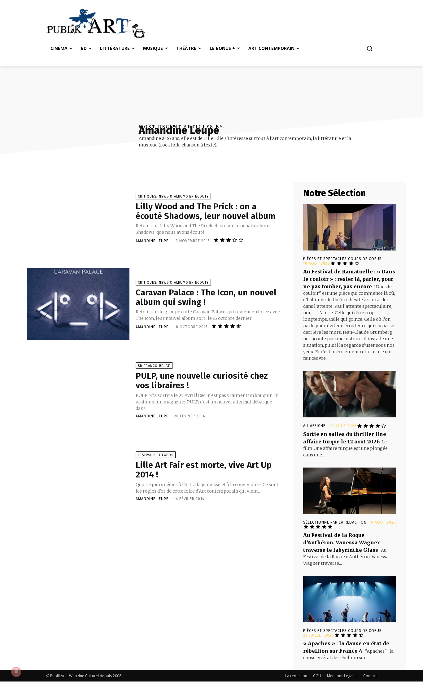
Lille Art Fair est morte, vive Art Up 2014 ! (204, 470)
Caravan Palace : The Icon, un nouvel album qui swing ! (206, 297)
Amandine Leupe (152, 241)
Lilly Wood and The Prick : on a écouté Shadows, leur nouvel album (206, 211)
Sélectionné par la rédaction (335, 522)
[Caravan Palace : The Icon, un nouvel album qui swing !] (78, 304)
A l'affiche (314, 426)
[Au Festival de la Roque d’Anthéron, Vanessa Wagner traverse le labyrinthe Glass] (349, 491)
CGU (317, 675)
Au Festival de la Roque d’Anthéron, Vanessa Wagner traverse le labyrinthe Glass (341, 542)
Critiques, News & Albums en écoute (173, 196)
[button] (369, 48)
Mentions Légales (342, 675)
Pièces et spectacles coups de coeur (342, 259)
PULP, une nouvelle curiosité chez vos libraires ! (202, 380)
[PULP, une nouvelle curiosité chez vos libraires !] (78, 390)
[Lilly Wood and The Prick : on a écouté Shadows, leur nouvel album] (78, 218)
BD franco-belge (154, 366)
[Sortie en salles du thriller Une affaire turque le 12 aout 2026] (349, 394)
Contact (370, 675)
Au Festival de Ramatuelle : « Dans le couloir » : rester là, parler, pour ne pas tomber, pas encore (349, 279)
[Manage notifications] (16, 672)
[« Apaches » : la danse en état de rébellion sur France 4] (349, 599)
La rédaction (296, 675)
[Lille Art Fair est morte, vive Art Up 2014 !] (78, 476)
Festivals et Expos (155, 455)
